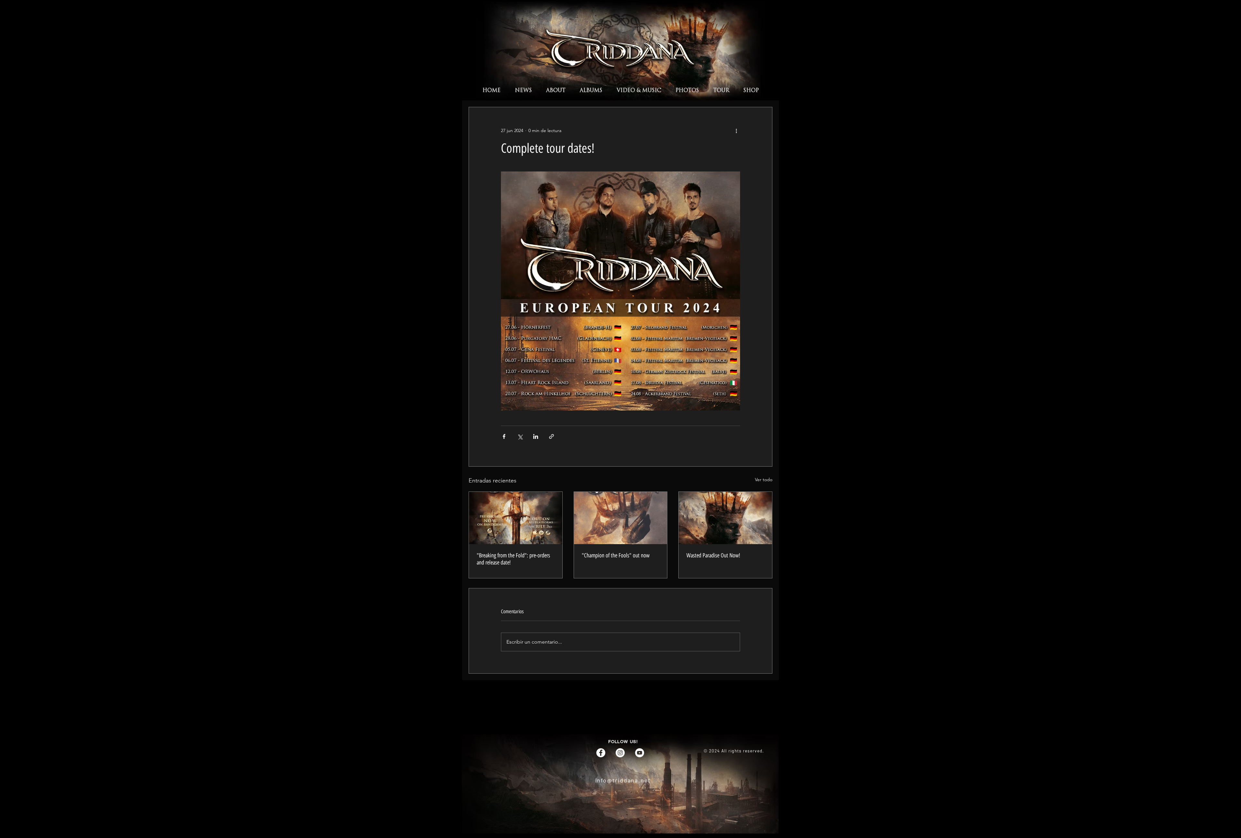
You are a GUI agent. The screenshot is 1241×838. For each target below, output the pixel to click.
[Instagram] (620, 752)
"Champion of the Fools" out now (616, 555)
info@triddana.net (623, 780)
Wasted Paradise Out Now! (713, 555)
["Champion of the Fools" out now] (620, 518)
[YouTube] (639, 752)
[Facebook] (600, 752)
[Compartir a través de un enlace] (551, 436)
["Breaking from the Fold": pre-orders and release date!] (515, 518)
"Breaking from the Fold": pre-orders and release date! (513, 559)
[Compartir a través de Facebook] (504, 436)
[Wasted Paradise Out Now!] (725, 518)
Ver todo (763, 479)
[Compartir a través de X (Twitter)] (520, 436)
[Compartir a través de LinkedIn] (536, 436)
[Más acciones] (736, 130)
